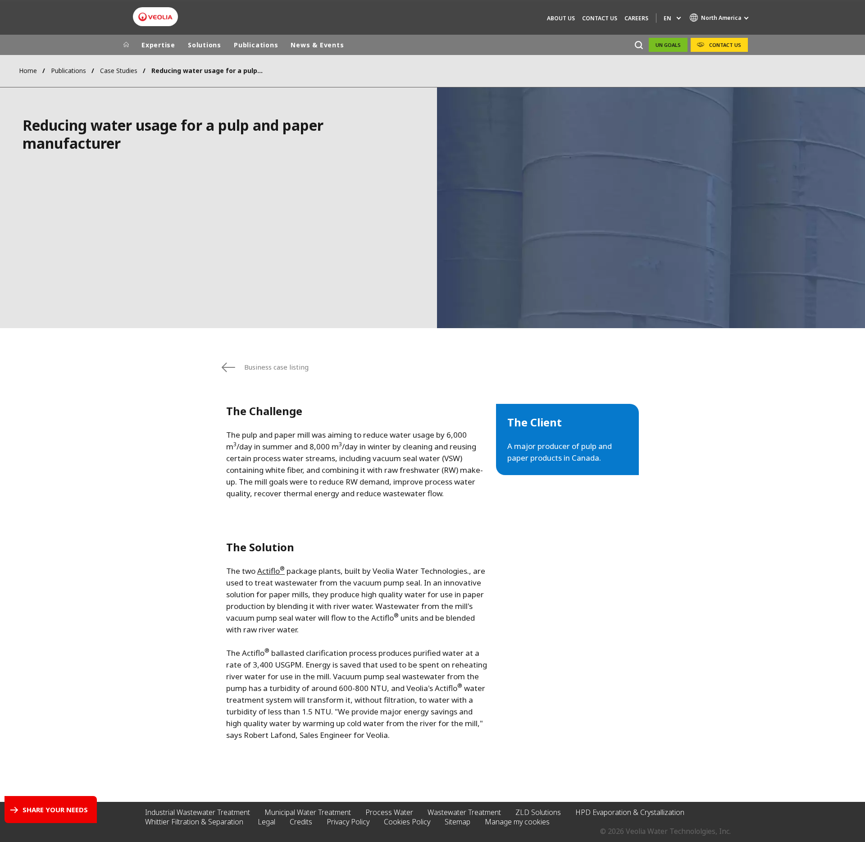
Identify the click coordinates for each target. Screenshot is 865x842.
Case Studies (118, 70)
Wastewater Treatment (464, 812)
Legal (266, 822)
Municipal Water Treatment (307, 812)
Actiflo (271, 571)
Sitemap (457, 822)
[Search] (639, 45)
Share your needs (55, 809)
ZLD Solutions (538, 812)
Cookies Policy (407, 822)
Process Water (389, 812)
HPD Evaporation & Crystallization (629, 812)
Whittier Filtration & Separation (194, 822)
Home (28, 70)
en (667, 18)
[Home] (126, 45)
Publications (256, 45)
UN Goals (668, 44)
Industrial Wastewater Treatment (197, 812)
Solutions (204, 45)
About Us (561, 18)
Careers (636, 18)
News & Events (317, 45)
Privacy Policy (348, 822)
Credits (301, 822)
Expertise (158, 45)
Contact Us (599, 18)
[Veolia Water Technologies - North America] (155, 17)
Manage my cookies (517, 822)
